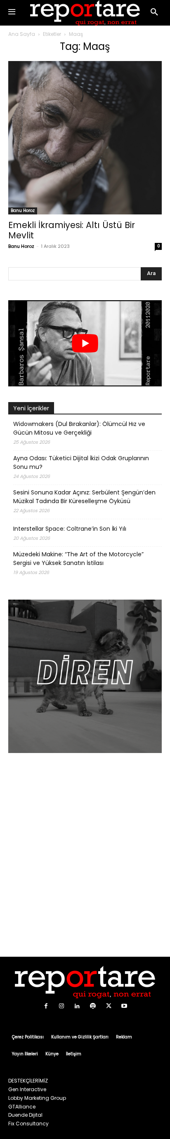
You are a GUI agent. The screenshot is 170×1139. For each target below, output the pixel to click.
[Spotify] (93, 1006)
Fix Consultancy (28, 1123)
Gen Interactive (27, 1089)
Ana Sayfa (21, 34)
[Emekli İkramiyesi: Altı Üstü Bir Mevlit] (85, 137)
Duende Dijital (25, 1114)
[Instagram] (61, 1006)
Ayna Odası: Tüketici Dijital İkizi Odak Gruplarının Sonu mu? (81, 462)
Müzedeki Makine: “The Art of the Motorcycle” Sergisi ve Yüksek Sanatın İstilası (78, 558)
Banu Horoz (23, 210)
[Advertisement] (85, 856)
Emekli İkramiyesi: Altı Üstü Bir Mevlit (71, 230)
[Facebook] (46, 1006)
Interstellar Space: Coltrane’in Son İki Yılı (69, 529)
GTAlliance (21, 1106)
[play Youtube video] (85, 343)
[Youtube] (124, 1006)
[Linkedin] (77, 1006)
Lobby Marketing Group (37, 1097)
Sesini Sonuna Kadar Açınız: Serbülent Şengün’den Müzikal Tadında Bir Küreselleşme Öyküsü (84, 496)
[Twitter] (108, 1006)
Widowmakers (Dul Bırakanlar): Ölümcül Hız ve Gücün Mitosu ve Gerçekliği (79, 428)
